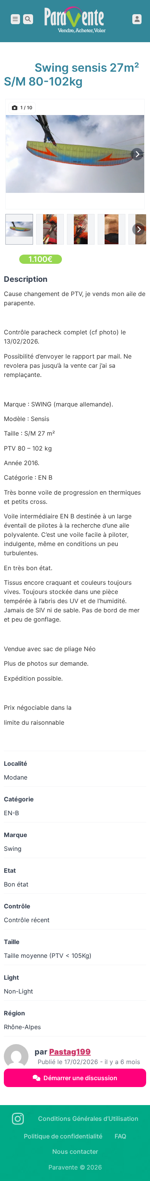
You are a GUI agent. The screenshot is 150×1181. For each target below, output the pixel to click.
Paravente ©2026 (75, 1167)
